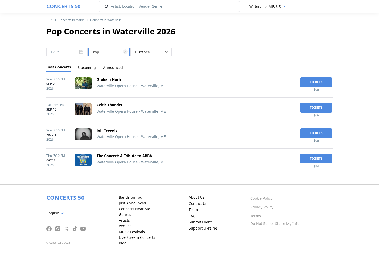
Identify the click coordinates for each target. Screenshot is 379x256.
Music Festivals (132, 231)
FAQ (192, 215)
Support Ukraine (203, 228)
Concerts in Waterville (106, 20)
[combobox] (267, 7)
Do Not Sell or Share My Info (274, 223)
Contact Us (198, 203)
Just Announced (132, 202)
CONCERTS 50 (63, 6)
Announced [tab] (113, 67)
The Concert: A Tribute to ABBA (124, 155)
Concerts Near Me (134, 208)
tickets (316, 82)
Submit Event (200, 222)
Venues (125, 225)
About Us (196, 197)
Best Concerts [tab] (58, 67)
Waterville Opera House (117, 85)
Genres (125, 214)
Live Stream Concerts (137, 237)
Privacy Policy (261, 207)
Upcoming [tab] (87, 67)
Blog (123, 243)
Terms (255, 215)
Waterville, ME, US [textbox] (265, 6)
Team (193, 209)
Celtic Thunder (109, 104)
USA (49, 20)
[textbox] (109, 52)
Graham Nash (109, 79)
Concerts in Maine (72, 20)
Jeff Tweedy (107, 130)
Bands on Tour (131, 197)
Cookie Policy (261, 198)
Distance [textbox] (142, 52)
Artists (124, 220)
